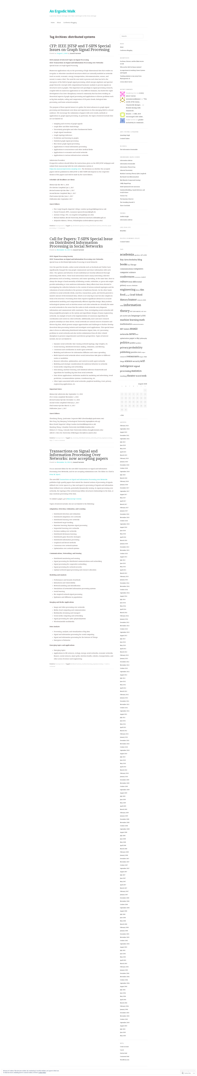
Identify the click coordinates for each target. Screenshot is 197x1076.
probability (135, 347)
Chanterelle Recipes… (134, 105)
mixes (126, 329)
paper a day (135, 338)
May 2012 (123, 684)
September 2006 (124, 908)
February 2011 (124, 734)
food (122, 294)
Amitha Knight (124, 216)
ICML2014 (140, 300)
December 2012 (124, 662)
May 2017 (123, 498)
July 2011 (122, 717)
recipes (143, 352)
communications (126, 269)
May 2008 (123, 842)
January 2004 (124, 1009)
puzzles (134, 352)
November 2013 (124, 625)
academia (127, 254)
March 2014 (123, 612)
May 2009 (123, 803)
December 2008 (124, 819)
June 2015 (123, 563)
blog (140, 259)
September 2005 (124, 944)
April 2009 (123, 806)
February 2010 (124, 773)
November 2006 (124, 901)
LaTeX (142, 316)
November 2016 (124, 517)
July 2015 (122, 560)
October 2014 (124, 589)
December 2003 (124, 1012)
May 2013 (123, 645)
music (134, 328)
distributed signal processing (81, 225)
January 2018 (124, 484)
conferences (127, 276)
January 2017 (124, 511)
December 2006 (124, 898)
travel (138, 376)
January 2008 (124, 855)
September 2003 (124, 1022)
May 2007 (123, 881)
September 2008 (124, 829)
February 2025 (124, 425)
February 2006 (124, 927)
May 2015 (123, 566)
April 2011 (123, 727)
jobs (129, 316)
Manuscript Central (74, 499)
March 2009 (123, 809)
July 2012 (122, 678)
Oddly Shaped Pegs (125, 183)
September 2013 (124, 632)
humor (132, 299)
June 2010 (123, 760)
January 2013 (124, 658)
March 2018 (123, 478)
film (142, 290)
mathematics (126, 324)
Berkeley (133, 259)
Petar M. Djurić (55, 474)
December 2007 (124, 858)
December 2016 (124, 514)
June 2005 (123, 953)
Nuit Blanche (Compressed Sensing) (130, 180)
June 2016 (123, 530)
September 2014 (124, 593)
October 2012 (124, 668)
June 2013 (123, 642)
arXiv (145, 255)
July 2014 (122, 599)
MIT (122, 329)
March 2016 (123, 540)
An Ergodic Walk (62, 11)
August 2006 (123, 911)
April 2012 (123, 688)
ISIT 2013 (143, 311)
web (144, 375)
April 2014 (123, 609)
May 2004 (123, 996)
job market (124, 316)
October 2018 (124, 468)
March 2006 (123, 924)
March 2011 (123, 730)
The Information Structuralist (128, 149)
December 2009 (124, 780)
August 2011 (123, 714)
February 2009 (124, 812)
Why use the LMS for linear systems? (130, 67)
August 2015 (123, 557)
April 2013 (123, 648)
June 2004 (123, 993)
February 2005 (124, 967)
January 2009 (124, 816)
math (142, 320)
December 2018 (124, 465)
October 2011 (124, 707)
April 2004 (123, 999)
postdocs (138, 343)
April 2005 (123, 960)
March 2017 (123, 504)
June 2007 (123, 878)
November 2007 (124, 862)
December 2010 (124, 740)
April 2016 (123, 537)
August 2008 (123, 832)
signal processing (107, 438)
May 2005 (123, 957)
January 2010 (124, 776)
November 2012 (124, 665)
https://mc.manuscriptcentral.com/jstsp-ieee (65, 169)
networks (104, 225)
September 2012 (124, 671)
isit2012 (138, 311)
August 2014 (123, 596)
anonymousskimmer (133, 99)
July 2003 (122, 1029)
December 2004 (124, 973)
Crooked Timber (125, 138)
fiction (138, 290)
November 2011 (124, 704)
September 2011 (124, 711)
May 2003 (123, 1035)
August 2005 (123, 947)
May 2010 (123, 763)
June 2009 (123, 799)
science (128, 361)
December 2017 (124, 488)
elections (134, 285)
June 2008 (123, 839)
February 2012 (124, 694)
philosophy (143, 338)
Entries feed (123, 1053)
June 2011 (123, 721)
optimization (124, 338)
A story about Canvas (126, 82)
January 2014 (124, 619)
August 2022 (123, 432)
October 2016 (124, 520)
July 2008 (122, 835)
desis (130, 282)
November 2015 (124, 550)
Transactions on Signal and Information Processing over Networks (83, 479)
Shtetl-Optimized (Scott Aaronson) (130, 186)
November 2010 (124, 744)
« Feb (122, 415)
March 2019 (123, 455)
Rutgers (141, 357)
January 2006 (124, 930)
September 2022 (124, 429)
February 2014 (124, 616)
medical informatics (138, 324)
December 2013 (124, 622)
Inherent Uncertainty (126, 170)
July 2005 (122, 950)
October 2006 (124, 904)
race (139, 352)
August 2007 (123, 871)
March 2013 (123, 652)
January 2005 (124, 970)
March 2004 (123, 1003)
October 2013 (124, 629)
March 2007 (123, 888)
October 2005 (124, 940)
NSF (137, 334)
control (143, 277)
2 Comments (61, 228)
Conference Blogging (70, 22)
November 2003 (124, 1016)
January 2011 (124, 737)
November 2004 (124, 976)
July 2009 (122, 796)
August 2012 (123, 675)
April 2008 (123, 845)
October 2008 (124, 826)
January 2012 (124, 698)
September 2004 (124, 983)
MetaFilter (123, 231)
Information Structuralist (127, 164)
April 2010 (123, 766)
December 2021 (124, 435)
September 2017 (124, 491)
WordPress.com (124, 1060)
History (124, 299)
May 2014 (123, 606)
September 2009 (124, 789)
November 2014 (124, 586)
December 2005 (124, 934)
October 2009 (124, 786)
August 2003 (123, 1026)
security (136, 361)
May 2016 (123, 534)
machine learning (87, 664)
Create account (124, 1046)
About (59, 22)
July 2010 (122, 757)
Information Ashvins (126, 160)
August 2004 (123, 986)
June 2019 (123, 445)
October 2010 (124, 747)
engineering (127, 289)
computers (138, 269)
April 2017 (123, 501)
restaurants (132, 356)
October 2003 (124, 1019)
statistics (136, 370)
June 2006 (123, 917)
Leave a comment (59, 440)
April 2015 (123, 570)
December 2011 (124, 701)
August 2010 (123, 753)
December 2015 (124, 547)
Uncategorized (59, 225)
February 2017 (124, 507)
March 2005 (123, 963)
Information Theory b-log (127, 167)
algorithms (137, 255)
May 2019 (123, 448)
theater (131, 375)
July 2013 (122, 639)
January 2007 (124, 894)
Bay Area (124, 259)
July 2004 (122, 990)
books (123, 264)
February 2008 (124, 852)
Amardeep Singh (125, 135)
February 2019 (124, 458)
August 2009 (123, 793)
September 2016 (124, 524)
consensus (75, 438)
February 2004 (124, 1006)
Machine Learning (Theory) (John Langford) (133, 173)
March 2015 (123, 573)
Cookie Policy (42, 1072)
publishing (125, 352)
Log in (122, 1050)
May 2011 (123, 724)
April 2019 (123, 452)
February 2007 (124, 891)
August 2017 (123, 494)
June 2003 (123, 1032)
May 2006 (123, 921)
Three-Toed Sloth (125, 205)
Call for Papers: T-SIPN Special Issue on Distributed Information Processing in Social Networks (81, 242)
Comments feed (124, 1056)
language (135, 316)
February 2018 (124, 481)
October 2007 (124, 865)
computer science (128, 272)
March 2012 (123, 691)
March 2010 (123, 770)
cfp (71, 225)
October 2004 (124, 980)
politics (124, 342)
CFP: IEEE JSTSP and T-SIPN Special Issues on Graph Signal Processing (80, 48)
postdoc (133, 343)
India (121, 305)
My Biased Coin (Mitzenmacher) (129, 177)
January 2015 (124, 580)
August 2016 (123, 527)
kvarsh (128, 114)
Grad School (136, 294)
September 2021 (124, 439)
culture (124, 281)
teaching (123, 376)
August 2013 (123, 635)
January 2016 (124, 543)
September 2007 (124, 868)
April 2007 (123, 885)
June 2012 (123, 681)
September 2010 (124, 750)
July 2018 (122, 475)
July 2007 (122, 875)
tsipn (51, 440)
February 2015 (124, 576)
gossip (127, 295)
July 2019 (122, 442)
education (129, 285)
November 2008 (124, 822)
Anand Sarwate (75, 53)
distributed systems (95, 225)
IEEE (144, 300)
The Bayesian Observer (126, 199)
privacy (99, 438)
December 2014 (124, 583)
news (132, 333)
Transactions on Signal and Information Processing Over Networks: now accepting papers (79, 455)
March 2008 (123, 848)
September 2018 (124, 471)
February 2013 (124, 655)
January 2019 (124, 461)
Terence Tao (123, 195)
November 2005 (124, 937)
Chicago (133, 265)
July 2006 (122, 914)
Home (52, 22)
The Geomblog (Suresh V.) (127, 202)
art (142, 255)
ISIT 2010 (133, 311)
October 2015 (124, 553)
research (123, 357)
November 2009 (124, 783)
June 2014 (123, 602)
